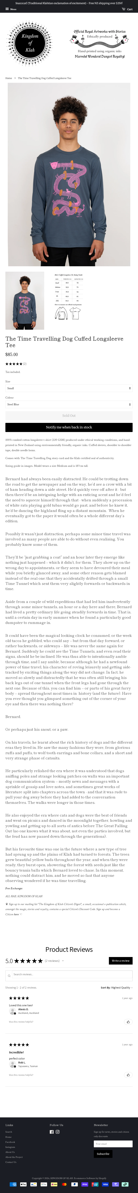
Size (7, 381)
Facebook (10, 1142)
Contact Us (10, 1162)
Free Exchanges (13, 888)
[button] (63, 961)
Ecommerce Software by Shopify (90, 1178)
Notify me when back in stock (69, 427)
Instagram (10, 1147)
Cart (130, 9)
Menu (13, 9)
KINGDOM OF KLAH (61, 1178)
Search (8, 1132)
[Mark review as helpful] (128, 1022)
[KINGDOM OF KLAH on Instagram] (57, 1132)
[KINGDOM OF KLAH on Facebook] (52, 1132)
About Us (10, 1152)
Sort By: (106, 987)
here (16, 914)
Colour (9, 398)
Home (8, 78)
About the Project (14, 1157)
